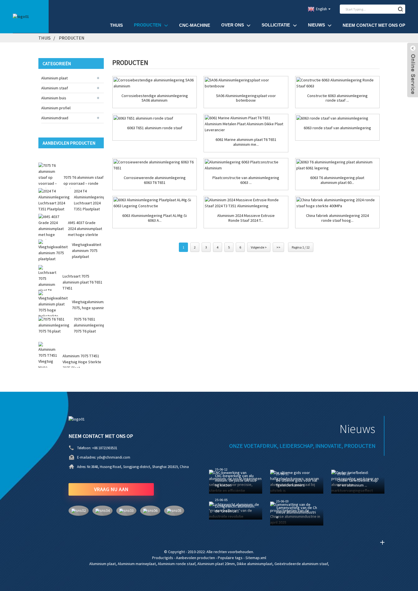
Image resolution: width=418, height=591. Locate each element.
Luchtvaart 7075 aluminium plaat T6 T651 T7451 (82, 282)
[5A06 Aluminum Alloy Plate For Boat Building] (246, 83)
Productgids (162, 557)
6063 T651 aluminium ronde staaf (154, 128)
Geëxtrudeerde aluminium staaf (301, 563)
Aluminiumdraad (54, 117)
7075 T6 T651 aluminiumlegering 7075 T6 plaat (89, 325)
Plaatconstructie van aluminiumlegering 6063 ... (245, 180)
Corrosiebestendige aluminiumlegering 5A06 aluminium (154, 98)
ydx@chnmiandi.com (113, 457)
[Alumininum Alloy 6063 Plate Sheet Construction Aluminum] (246, 165)
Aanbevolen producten (195, 557)
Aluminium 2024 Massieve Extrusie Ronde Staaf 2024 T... (246, 218)
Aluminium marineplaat (137, 563)
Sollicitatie (276, 24)
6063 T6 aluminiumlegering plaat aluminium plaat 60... (337, 180)
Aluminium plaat (54, 78)
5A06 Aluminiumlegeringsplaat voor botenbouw (246, 98)
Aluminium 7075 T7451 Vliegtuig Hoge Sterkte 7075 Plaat (82, 361)
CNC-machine (194, 25)
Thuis (116, 25)
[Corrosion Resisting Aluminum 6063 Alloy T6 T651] (154, 165)
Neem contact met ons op (374, 25)
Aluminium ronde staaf (176, 563)
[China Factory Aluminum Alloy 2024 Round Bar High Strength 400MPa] (337, 203)
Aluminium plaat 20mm (216, 563)
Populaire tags (230, 557)
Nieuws (316, 24)
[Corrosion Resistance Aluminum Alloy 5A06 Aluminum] (154, 83)
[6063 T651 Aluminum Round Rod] (154, 118)
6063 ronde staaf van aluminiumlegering (337, 128)
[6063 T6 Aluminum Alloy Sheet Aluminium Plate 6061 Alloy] (337, 165)
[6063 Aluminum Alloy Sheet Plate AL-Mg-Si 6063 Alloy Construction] (154, 203)
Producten (147, 24)
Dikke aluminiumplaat (254, 563)
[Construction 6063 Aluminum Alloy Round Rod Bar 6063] (337, 83)
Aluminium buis (53, 97)
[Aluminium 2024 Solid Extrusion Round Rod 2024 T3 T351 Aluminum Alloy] (246, 203)
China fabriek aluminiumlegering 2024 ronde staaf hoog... (337, 218)
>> (278, 247)
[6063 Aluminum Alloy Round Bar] (337, 118)
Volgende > (259, 247)
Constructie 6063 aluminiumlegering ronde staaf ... (337, 98)
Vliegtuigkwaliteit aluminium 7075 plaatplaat (86, 250)
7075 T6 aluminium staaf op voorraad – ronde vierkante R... (83, 183)
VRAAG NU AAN (111, 489)
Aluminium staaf (54, 88)
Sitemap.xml (255, 557)
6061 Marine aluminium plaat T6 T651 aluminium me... (246, 142)
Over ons (232, 24)
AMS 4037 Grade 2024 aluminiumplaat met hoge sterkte (85, 228)
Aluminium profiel (56, 107)
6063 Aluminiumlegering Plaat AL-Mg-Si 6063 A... (154, 218)
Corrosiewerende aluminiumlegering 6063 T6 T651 (155, 180)
